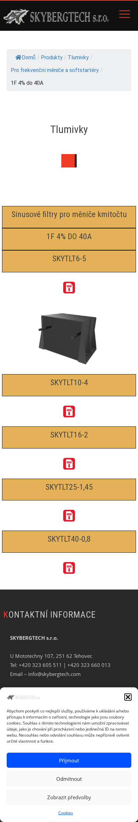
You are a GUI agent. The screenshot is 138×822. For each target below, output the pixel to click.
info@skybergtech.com (54, 674)
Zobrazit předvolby (69, 797)
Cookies (65, 813)
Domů (29, 57)
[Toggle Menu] (68, 160)
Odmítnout (69, 778)
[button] (128, 697)
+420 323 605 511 (40, 665)
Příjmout (69, 760)
